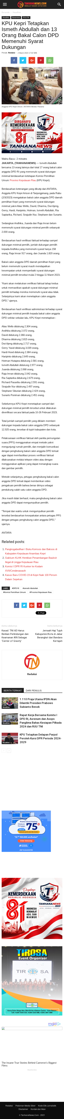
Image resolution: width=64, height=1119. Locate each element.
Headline (17, 12)
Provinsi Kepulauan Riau (23, 180)
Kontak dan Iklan (38, 1109)
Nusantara (16, 17)
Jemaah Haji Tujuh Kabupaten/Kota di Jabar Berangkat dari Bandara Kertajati (48, 635)
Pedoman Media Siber (25, 1105)
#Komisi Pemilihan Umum (14, 592)
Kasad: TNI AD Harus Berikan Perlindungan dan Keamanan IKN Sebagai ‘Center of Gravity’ (15, 635)
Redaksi (11, 53)
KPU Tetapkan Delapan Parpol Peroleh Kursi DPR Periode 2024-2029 (40, 738)
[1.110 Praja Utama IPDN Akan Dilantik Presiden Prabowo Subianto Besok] (10, 703)
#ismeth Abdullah (30, 588)
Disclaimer (23, 1109)
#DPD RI (15, 588)
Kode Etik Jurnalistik (47, 1105)
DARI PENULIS (34, 690)
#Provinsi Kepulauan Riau (41, 592)
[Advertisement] (32, 781)
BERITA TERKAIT (13, 690)
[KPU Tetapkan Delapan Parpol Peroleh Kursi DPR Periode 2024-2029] (10, 738)
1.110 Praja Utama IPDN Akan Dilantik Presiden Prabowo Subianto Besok (38, 703)
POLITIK (26, 17)
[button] (59, 4)
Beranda (6, 12)
